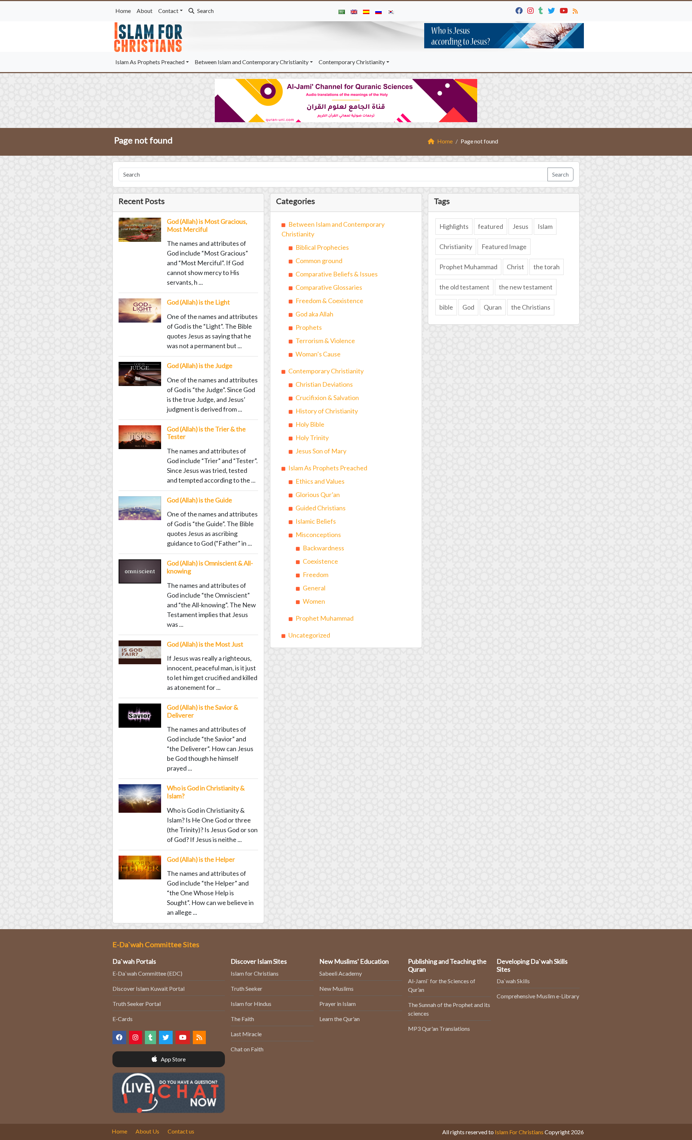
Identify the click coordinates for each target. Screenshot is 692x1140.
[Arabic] (342, 11)
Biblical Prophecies (322, 247)
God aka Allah (314, 314)
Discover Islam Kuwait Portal (148, 988)
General (314, 588)
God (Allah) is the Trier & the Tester (206, 433)
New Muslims (336, 988)
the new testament (526, 287)
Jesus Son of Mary (321, 451)
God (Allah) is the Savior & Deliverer (202, 711)
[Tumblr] (541, 9)
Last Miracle (246, 1033)
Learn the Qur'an (339, 1018)
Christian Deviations (324, 384)
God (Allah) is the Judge (199, 365)
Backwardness (323, 548)
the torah (546, 267)
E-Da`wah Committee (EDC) (147, 973)
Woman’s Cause (318, 354)
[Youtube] (565, 9)
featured (490, 226)
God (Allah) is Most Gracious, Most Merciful (207, 225)
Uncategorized (309, 635)
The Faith (242, 1018)
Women (314, 601)
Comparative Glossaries (329, 287)
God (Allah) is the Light (198, 302)
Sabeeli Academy (340, 973)
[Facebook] (519, 9)
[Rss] (576, 9)
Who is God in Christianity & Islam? (206, 792)
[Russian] (378, 11)
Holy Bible (310, 424)
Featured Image (504, 246)
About (144, 10)
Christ (515, 267)
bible (446, 307)
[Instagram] (531, 9)
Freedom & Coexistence (329, 301)
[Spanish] (366, 11)
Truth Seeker (246, 988)
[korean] (391, 11)
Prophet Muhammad (325, 618)
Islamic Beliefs (316, 521)
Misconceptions (318, 534)
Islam (545, 226)
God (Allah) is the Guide (199, 500)
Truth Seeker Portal (136, 1003)
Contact (168, 10)
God (468, 307)
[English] (354, 11)
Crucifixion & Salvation (327, 398)
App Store (173, 1059)
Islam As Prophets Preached (150, 61)
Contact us (181, 1131)
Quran (493, 307)
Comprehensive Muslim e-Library (538, 996)
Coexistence (320, 561)
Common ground (319, 261)
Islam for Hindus (251, 1003)
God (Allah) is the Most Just (205, 644)
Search (205, 10)
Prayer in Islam (337, 1003)
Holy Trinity (312, 438)
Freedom (315, 574)
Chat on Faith (247, 1049)
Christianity (455, 246)
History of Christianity (327, 411)
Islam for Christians (255, 973)
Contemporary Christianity (352, 61)
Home (123, 10)
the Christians (530, 307)
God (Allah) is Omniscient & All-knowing (210, 567)
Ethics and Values (320, 481)
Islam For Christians (519, 1131)
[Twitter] (552, 9)
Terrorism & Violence (325, 341)
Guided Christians (321, 508)
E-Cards (122, 1018)
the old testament (464, 287)
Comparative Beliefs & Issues (337, 274)
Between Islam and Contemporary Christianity (252, 61)
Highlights (454, 226)
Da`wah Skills (513, 980)
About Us (147, 1131)
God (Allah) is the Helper (201, 859)
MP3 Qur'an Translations (439, 1028)
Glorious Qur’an (318, 494)
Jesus (520, 226)
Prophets (309, 327)
